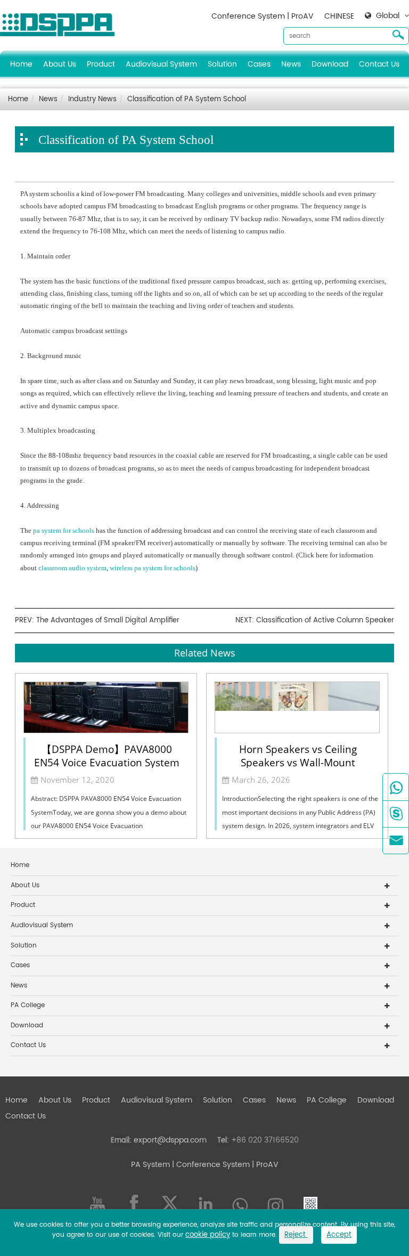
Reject (296, 1235)
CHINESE (339, 16)
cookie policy (207, 1235)
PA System (150, 1164)
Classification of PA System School (186, 99)
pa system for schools (63, 530)
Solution (222, 64)
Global (387, 16)
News (291, 64)
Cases (259, 64)
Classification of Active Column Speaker (325, 620)
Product (101, 64)
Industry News (92, 99)
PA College (28, 1005)
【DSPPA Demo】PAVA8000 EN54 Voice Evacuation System (106, 755)
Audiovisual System (161, 64)
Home (21, 64)
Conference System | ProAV (262, 16)
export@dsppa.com (170, 1140)
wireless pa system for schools (152, 568)
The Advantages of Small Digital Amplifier (107, 620)
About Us (59, 64)
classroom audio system (72, 568)
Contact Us (379, 64)
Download (330, 64)
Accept (338, 1235)
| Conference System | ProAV (224, 1164)
